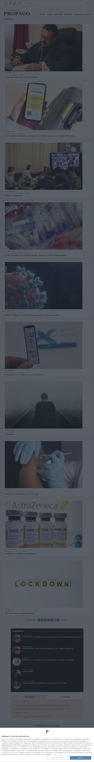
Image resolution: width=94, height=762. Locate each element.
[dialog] (47, 745)
